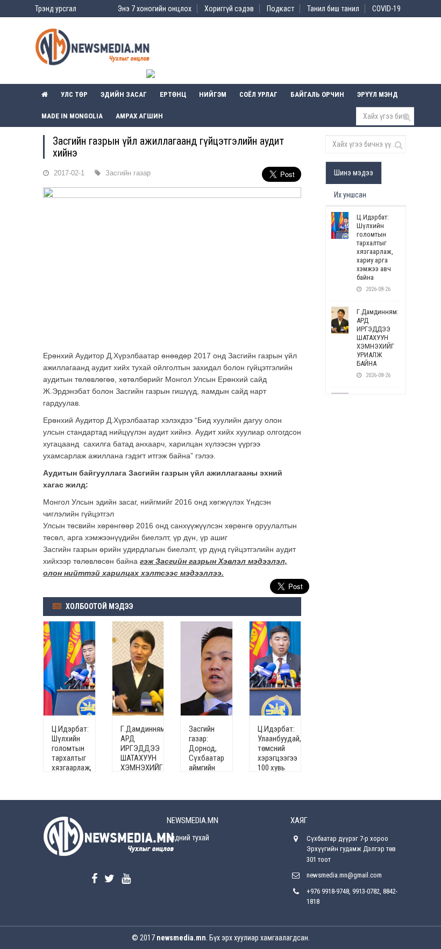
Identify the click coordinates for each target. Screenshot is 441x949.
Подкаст (280, 8)
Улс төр (74, 94)
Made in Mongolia (72, 116)
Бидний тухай (188, 837)
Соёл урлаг (258, 94)
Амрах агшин (139, 116)
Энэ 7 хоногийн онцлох (154, 8)
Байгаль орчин (317, 94)
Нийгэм (212, 94)
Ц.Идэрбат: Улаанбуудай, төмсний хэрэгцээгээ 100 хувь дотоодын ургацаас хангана (279, 763)
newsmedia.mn (181, 937)
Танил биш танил (333, 8)
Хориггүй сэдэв (229, 8)
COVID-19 (386, 8)
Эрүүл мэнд (377, 94)
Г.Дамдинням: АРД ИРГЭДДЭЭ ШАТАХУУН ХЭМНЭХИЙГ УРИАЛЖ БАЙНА (143, 758)
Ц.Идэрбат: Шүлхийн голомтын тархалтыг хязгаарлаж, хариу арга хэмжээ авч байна (71, 763)
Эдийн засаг (124, 94)
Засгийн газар (128, 173)
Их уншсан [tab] (350, 194)
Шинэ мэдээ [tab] (353, 172)
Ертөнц (173, 94)
